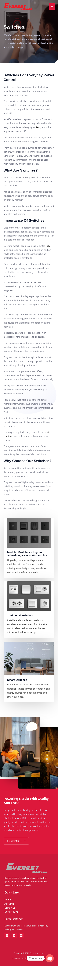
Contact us (9, 907)
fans (38, 127)
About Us (9, 903)
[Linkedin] (21, 935)
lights (48, 245)
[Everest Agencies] (18, 6)
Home (7, 899)
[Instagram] (14, 935)
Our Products (11, 911)
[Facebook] (7, 935)
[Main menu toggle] (52, 6)
